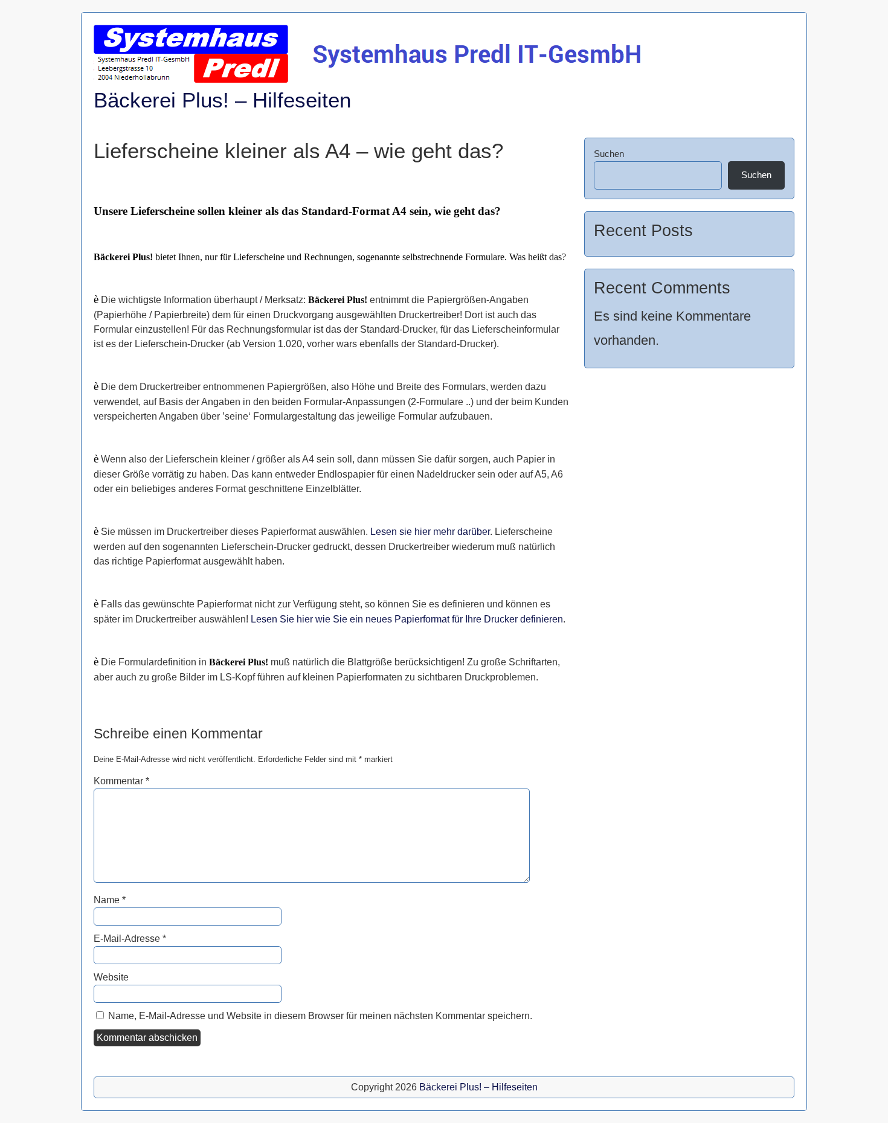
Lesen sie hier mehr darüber (430, 531)
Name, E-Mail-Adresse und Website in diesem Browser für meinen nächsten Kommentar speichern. (320, 1016)
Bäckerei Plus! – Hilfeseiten (222, 100)
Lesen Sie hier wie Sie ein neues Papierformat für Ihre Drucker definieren (407, 619)
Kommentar (121, 781)
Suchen (609, 154)
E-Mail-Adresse (130, 938)
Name (110, 900)
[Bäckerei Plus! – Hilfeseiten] (371, 79)
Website (111, 977)
